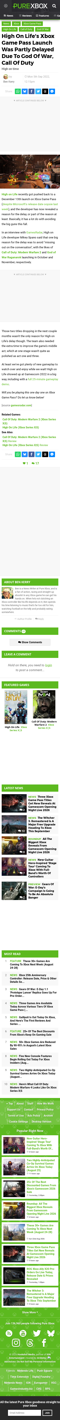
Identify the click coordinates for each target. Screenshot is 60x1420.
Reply (41, 619)
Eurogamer (41, 1382)
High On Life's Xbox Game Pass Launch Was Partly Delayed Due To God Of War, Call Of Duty (28, 49)
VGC (53, 1382)
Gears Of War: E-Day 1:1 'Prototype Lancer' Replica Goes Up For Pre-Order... (33, 992)
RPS (47, 1388)
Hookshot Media (26, 1354)
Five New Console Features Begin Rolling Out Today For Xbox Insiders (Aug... (31, 1059)
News (6, 23)
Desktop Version (41, 1121)
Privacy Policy (45, 1109)
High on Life (9, 194)
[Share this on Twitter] (38, 91)
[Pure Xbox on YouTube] (23, 1334)
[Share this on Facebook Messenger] (52, 91)
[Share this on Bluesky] (25, 91)
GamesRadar (34, 232)
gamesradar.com (21, 405)
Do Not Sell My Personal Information (36, 1361)
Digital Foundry (41, 1376)
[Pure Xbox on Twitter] (37, 1334)
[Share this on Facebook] (31, 91)
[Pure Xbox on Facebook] (44, 1343)
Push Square (44, 1370)
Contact (28, 1109)
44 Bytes (41, 1358)
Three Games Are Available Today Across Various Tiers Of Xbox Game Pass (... (31, 1007)
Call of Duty (26, 29)
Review (25, 445)
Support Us (13, 1109)
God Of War (43, 29)
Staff (30, 1103)
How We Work (45, 1103)
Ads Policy (34, 1115)
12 (23, 831)
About (20, 1103)
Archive (48, 1115)
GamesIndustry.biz (21, 1388)
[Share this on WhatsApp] (18, 91)
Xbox (16, 23)
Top (10, 1103)
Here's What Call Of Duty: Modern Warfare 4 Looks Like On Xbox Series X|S (33, 1087)
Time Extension (19, 1376)
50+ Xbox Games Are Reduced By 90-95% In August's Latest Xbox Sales (33, 1045)
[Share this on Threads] (45, 91)
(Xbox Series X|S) (20, 427)
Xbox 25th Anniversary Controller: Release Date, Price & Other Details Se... (33, 978)
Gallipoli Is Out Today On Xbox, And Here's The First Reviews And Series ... (33, 1021)
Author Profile (24, 619)
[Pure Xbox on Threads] (30, 1343)
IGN (28, 1382)
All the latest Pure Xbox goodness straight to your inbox (30, 1403)
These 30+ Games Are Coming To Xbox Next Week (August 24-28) (31, 964)
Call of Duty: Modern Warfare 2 (21, 252)
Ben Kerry (8, 81)
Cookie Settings (18, 1121)
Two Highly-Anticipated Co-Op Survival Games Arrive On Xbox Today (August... (32, 1073)
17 (37, 463)
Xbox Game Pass (32, 23)
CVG (39, 1388)
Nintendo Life (25, 1370)
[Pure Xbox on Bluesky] (51, 1334)
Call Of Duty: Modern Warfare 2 (44, 724)
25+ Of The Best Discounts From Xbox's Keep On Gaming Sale (32, 1033)
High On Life (9, 29)
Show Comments (31, 642)
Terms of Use (16, 1115)
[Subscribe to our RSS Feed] (9, 1334)
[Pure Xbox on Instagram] (16, 1343)
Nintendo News (13, 1382)
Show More (29, 1312)
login (48, 665)
